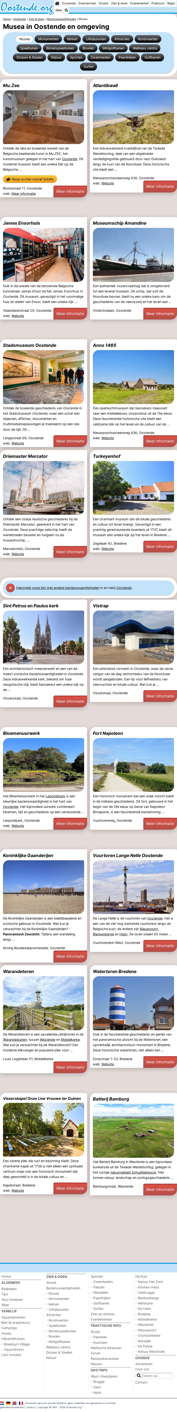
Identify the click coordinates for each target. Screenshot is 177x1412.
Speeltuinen (29, 48)
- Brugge (97, 1382)
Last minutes (11, 1355)
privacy (31, 1407)
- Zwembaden (102, 1282)
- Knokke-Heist (147, 1287)
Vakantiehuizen (13, 1339)
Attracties (122, 39)
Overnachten (87, 3)
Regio (171, 3)
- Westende (144, 1325)
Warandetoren (18, 971)
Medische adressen (106, 1348)
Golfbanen (152, 57)
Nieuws (96, 1364)
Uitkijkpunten (96, 39)
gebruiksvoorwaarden (12, 1407)
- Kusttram (99, 1342)
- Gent (96, 1387)
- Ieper (96, 1392)
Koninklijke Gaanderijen (28, 855)
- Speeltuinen (56, 1325)
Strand (103, 3)
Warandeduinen (15, 1039)
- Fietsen (97, 1287)
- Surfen (97, 1308)
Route (95, 1332)
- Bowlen (53, 1336)
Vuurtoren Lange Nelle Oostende (128, 855)
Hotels (6, 1333)
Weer (58, 10)
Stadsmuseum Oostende (29, 345)
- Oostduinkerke (147, 1335)
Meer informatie (24, 193)
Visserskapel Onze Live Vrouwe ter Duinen (42, 1098)
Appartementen (13, 1317)
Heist (123, 934)
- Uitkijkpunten (57, 1309)
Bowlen (88, 48)
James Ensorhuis (21, 223)
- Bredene (142, 1314)
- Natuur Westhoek (150, 1351)
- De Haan (143, 1308)
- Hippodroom (12, 1349)
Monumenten (48, 39)
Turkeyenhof (106, 456)
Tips (4, 1294)
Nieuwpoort (149, 929)
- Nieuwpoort (145, 1330)
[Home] (57, 3)
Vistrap (101, 605)
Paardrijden (127, 57)
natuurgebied (133, 1172)
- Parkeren (99, 1337)
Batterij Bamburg (111, 1099)
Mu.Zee (11, 85)
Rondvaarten (148, 39)
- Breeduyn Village (15, 1344)
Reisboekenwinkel (104, 1359)
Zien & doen (119, 3)
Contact (141, 1382)
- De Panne (143, 1346)
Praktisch (158, 3)
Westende (47, 1039)
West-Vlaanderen (104, 1376)
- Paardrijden (101, 1298)
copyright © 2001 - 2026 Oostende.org (59, 1407)
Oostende (69, 3)
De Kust (141, 1276)
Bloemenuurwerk (21, 733)
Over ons (142, 1369)
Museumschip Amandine (119, 223)
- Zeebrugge (145, 1292)
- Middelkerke (146, 1319)
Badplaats (9, 1289)
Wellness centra (145, 48)
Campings (9, 1328)
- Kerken (52, 1304)
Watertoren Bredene (114, 971)
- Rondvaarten (57, 1320)
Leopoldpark (55, 796)
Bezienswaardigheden (63, 1288)
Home (6, 1276)
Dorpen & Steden (30, 57)
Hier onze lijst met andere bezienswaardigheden (57, 588)
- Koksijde (143, 1341)
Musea (24, 39)
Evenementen (139, 3)
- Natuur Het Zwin (149, 1282)
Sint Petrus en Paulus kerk (31, 605)
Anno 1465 (104, 345)
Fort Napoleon (108, 733)
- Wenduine (144, 1303)
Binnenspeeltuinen (60, 48)
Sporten (76, 57)
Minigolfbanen (113, 48)
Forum (95, 1353)
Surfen (89, 66)
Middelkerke (70, 1039)
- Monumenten (57, 1299)
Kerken (72, 39)
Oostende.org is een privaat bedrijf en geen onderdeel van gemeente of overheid (70, 1403)
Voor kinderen (12, 1300)
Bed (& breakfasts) (15, 1322)
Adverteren (143, 1364)
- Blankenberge (147, 1298)
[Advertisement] (88, 207)
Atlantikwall (105, 85)
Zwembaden (100, 57)
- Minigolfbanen (58, 1342)
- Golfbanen (100, 1303)
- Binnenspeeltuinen (61, 1331)
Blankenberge (103, 934)
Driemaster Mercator (25, 456)
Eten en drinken (103, 1314)
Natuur (56, 57)
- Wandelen (99, 1292)
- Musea (52, 1293)
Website (107, 183)
